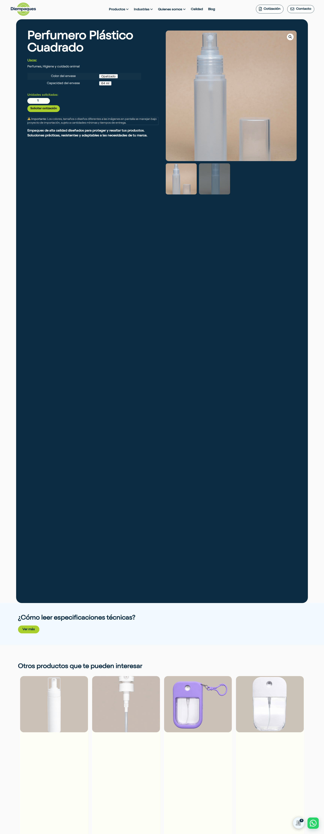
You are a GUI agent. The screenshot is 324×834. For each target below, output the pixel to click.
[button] (290, 37)
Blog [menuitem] (211, 9)
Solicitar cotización (43, 108)
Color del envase (63, 76)
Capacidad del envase (63, 83)
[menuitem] (118, 9)
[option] (108, 76)
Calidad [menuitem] (197, 9)
